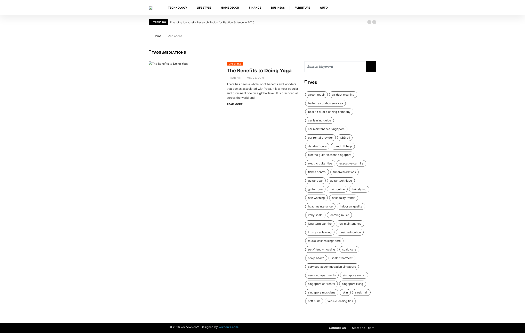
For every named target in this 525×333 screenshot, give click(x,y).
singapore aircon (354, 275)
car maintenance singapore (326, 129)
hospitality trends (343, 197)
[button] (369, 22)
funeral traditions (344, 172)
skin (345, 292)
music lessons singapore (324, 240)
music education (350, 232)
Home (157, 36)
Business (278, 7)
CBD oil (345, 137)
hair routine (337, 189)
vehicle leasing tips (340, 301)
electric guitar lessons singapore (329, 154)
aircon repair (316, 94)
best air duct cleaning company (329, 111)
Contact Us (337, 328)
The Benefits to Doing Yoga (259, 71)
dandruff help (343, 146)
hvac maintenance (320, 206)
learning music (339, 215)
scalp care (349, 249)
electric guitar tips (320, 163)
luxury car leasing (320, 232)
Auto (324, 7)
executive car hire (351, 163)
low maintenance (350, 223)
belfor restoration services (325, 103)
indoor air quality (351, 206)
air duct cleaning (343, 94)
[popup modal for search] (375, 7)
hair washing (316, 197)
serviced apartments (322, 275)
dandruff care (317, 146)
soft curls (314, 301)
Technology (177, 7)
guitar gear (315, 180)
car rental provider (320, 137)
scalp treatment (342, 258)
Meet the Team (363, 328)
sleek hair (361, 292)
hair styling (359, 189)
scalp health (316, 258)
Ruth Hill (235, 77)
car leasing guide (319, 120)
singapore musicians (321, 292)
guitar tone (315, 189)
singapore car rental (321, 283)
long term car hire (320, 223)
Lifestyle (204, 7)
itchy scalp (315, 215)
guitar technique (341, 180)
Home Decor (230, 7)
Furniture (302, 7)
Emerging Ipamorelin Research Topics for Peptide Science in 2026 (212, 22)
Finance (255, 7)
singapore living (352, 283)
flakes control (317, 172)
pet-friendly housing (321, 249)
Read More (235, 104)
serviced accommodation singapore (332, 266)
